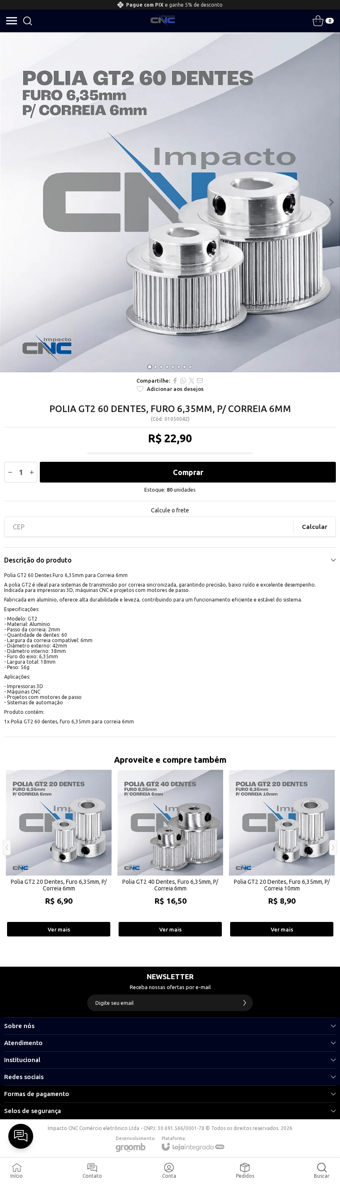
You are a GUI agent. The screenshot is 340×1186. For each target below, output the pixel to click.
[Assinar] (244, 1002)
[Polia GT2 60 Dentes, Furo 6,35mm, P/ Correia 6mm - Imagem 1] (170, 202)
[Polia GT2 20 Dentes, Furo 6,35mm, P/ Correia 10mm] (282, 854)
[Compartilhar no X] (191, 380)
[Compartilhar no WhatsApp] (183, 380)
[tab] (149, 366)
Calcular (314, 526)
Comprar (188, 472)
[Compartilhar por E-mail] (200, 380)
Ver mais (59, 929)
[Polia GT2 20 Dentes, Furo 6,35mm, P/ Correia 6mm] (59, 854)
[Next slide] (331, 202)
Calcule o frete (170, 510)
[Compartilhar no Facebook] (175, 380)
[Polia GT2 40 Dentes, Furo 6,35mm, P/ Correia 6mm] (170, 854)
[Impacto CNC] (163, 21)
